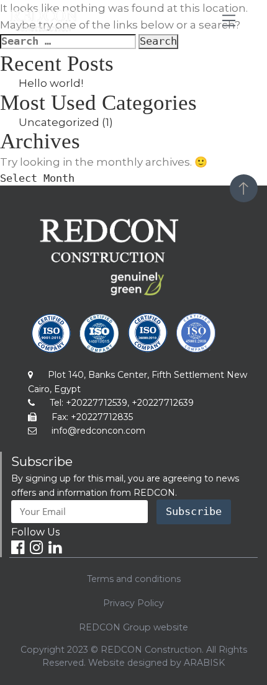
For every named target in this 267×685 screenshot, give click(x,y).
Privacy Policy (133, 603)
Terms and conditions (134, 578)
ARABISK (204, 662)
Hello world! (51, 83)
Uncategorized (59, 122)
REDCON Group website (133, 627)
